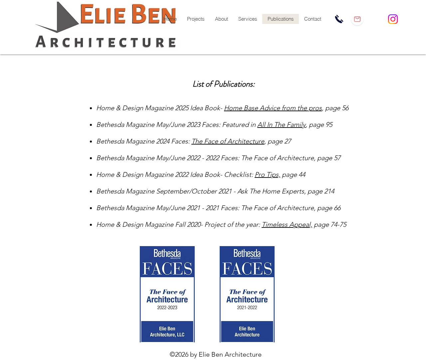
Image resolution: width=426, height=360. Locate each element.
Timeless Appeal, (287, 224)
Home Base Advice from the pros (273, 108)
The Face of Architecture (227, 141)
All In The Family (281, 125)
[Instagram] (392, 19)
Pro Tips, (267, 175)
